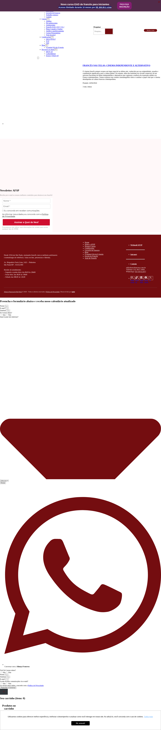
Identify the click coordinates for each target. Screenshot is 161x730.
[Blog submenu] (46, 45)
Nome (2, 306)
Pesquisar (97, 27)
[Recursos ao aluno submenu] (55, 49)
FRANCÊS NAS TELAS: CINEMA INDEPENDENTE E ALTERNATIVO (116, 65)
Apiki (73, 292)
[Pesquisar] (109, 31)
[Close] (4, 692)
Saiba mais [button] (148, 717)
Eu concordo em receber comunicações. (22, 211)
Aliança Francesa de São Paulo (13, 292)
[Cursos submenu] (48, 19)
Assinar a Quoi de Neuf (26, 222)
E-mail (2, 308)
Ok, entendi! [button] (80, 723)
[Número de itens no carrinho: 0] (38, 58)
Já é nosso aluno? (6, 313)
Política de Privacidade (53, 292)
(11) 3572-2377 (140, 272)
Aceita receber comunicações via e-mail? (14, 681)
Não (9, 315)
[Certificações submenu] (52, 37)
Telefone (3, 310)
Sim (4, 315)
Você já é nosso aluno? (8, 670)
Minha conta (150, 30)
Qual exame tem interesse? (9, 317)
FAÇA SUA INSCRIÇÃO (124, 5)
